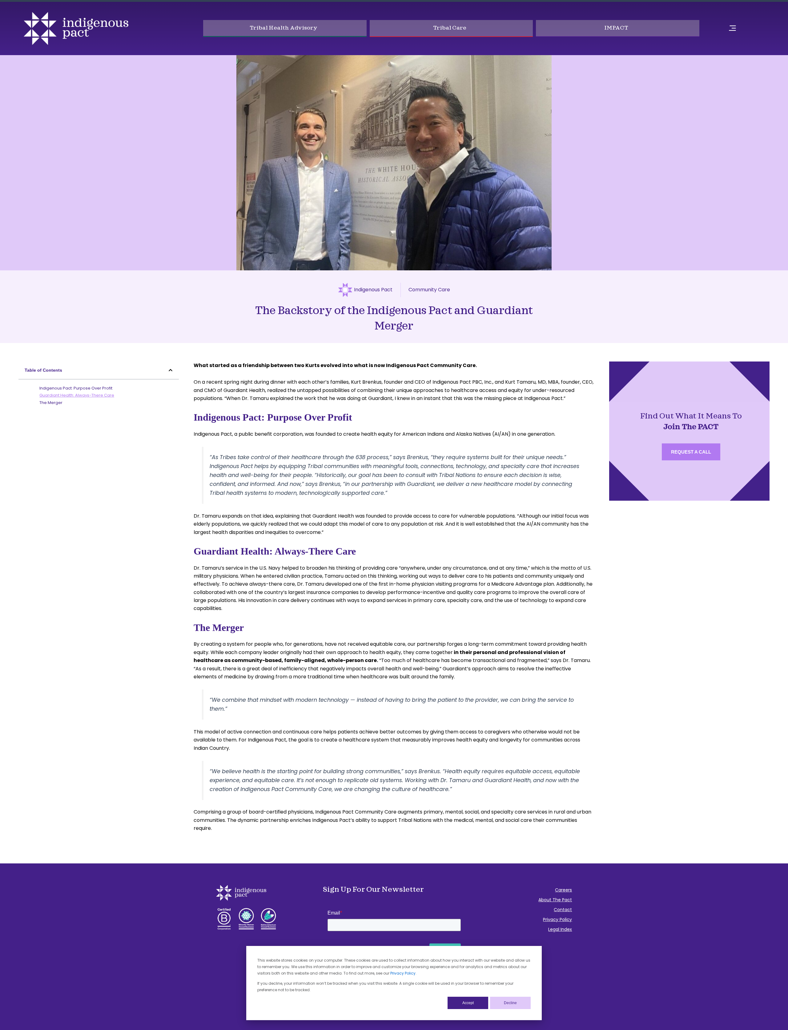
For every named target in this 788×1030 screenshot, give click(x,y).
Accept (468, 1003)
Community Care (429, 289)
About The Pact (555, 900)
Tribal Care (449, 27)
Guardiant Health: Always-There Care (76, 395)
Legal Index (560, 929)
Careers (563, 890)
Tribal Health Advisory (283, 27)
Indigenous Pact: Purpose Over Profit (75, 388)
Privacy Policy (403, 973)
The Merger (50, 402)
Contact (563, 910)
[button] (170, 370)
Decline (510, 1003)
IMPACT (616, 27)
